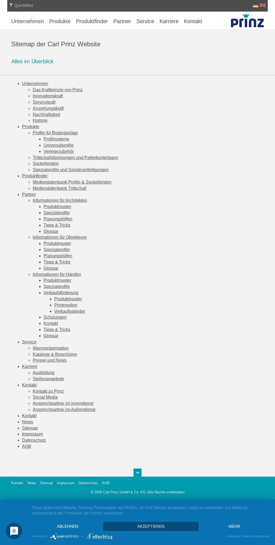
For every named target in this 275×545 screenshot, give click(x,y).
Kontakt (193, 21)
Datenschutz (88, 483)
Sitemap (46, 483)
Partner (122, 21)
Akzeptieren (150, 526)
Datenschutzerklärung (256, 536)
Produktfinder (92, 21)
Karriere (169, 21)
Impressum (65, 483)
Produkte (60, 21)
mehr (234, 526)
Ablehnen (67, 526)
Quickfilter (23, 5)
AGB (106, 483)
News (31, 483)
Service (145, 21)
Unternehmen (27, 21)
